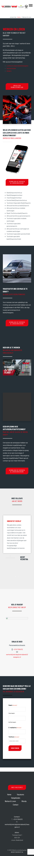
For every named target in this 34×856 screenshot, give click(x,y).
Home (9, 794)
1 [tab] (16, 576)
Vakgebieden (15, 798)
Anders (9, 71)
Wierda (24, 801)
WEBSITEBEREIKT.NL (17, 852)
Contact (15, 804)
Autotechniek (11, 68)
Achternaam (12, 722)
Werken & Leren (10, 801)
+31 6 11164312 (18, 649)
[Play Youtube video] (17, 368)
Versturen (15, 748)
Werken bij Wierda (15, 3)
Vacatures (20, 794)
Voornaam (11, 713)
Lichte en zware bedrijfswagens (17, 66)
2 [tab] (18, 576)
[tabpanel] (17, 543)
